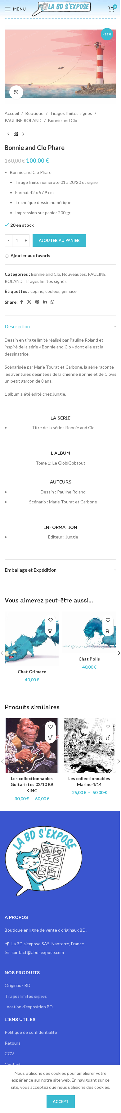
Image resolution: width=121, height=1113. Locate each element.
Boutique (34, 113)
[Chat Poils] (89, 632)
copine (36, 291)
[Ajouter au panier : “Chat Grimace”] (50, 630)
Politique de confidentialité (31, 1032)
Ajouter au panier (59, 240)
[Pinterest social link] (37, 302)
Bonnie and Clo (62, 120)
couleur (52, 291)
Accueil (12, 113)
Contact (13, 1064)
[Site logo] (61, 8)
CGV (9, 1053)
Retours (12, 1043)
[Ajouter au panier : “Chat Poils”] (107, 630)
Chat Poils (89, 658)
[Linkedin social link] (45, 302)
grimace (69, 291)
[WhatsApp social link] (52, 302)
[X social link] (29, 302)
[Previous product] (8, 134)
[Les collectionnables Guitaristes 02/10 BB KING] (32, 745)
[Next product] (23, 134)
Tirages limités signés (71, 113)
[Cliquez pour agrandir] (16, 92)
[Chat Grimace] (32, 638)
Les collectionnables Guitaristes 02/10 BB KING (32, 784)
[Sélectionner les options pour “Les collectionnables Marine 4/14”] (107, 737)
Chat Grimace (32, 671)
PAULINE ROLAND (23, 120)
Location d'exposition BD (29, 1006)
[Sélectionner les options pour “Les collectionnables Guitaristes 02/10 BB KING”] (50, 737)
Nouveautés (74, 274)
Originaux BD (17, 985)
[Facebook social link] (21, 302)
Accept (61, 1101)
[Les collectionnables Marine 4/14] (89, 745)
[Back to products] (16, 134)
